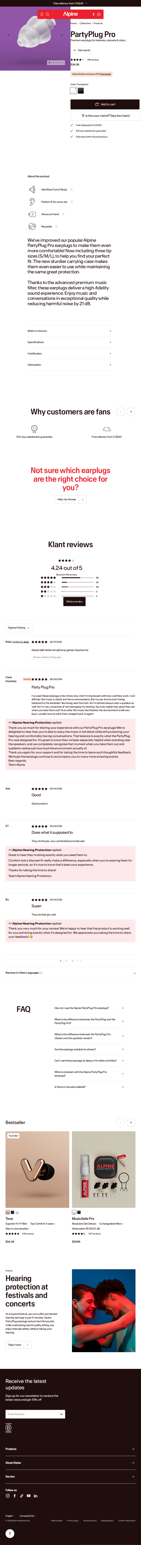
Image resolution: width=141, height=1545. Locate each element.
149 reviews (93, 59)
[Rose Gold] (8, 1212)
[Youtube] (28, 1496)
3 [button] (72, 961)
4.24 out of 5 (66, 567)
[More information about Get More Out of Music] (71, 189)
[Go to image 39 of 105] (62, 62)
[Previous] (120, 411)
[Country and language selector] (93, 14)
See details (105, 74)
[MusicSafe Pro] (104, 1169)
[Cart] (99, 14)
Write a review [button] (74, 601)
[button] (86, 3)
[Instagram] (8, 1496)
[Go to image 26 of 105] (58, 62)
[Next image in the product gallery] (62, 35)
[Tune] (37, 1169)
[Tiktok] (21, 1496)
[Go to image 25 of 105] (56, 62)
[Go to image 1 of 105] (49, 62)
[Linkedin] (35, 1496)
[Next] (131, 411)
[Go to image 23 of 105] (51, 62)
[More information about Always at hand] (63, 214)
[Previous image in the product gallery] (9, 35)
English (9, 1515)
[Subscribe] (61, 1414)
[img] (39, 642)
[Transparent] (74, 1212)
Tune (9, 1219)
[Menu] (42, 14)
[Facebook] (14, 1496)
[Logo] (70, 14)
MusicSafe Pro (83, 1219)
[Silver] (17, 1212)
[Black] (12, 1212)
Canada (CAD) (27, 1515)
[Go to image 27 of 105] (60, 62)
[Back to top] (10, 1533)
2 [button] (66, 961)
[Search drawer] (47, 14)
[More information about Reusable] (56, 226)
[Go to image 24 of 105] (53, 62)
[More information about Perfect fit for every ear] (72, 202)
